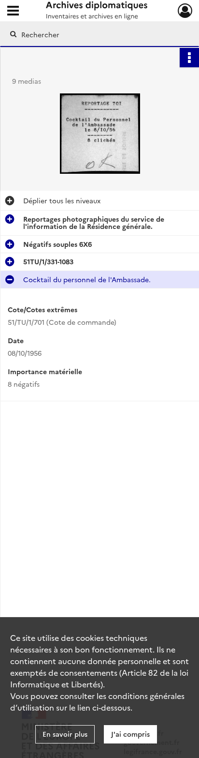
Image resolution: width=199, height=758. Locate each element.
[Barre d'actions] (189, 57)
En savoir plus (65, 734)
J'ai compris (130, 734)
